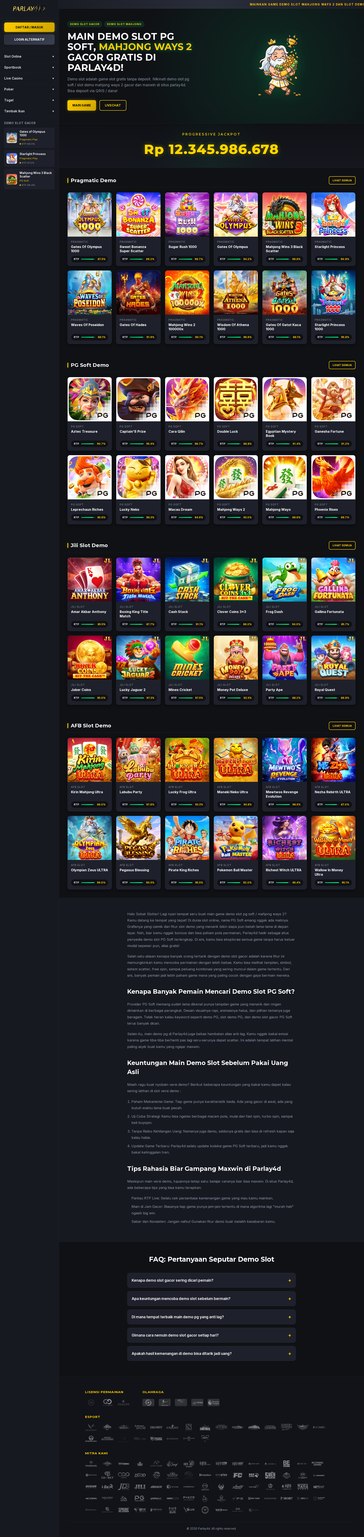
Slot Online (29, 56)
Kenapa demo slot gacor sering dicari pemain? (211, 1280)
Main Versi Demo (89, 214)
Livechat (113, 105)
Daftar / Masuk (29, 27)
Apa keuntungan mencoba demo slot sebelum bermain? (211, 1299)
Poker (29, 89)
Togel (29, 100)
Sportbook (29, 67)
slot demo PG (231, 1017)
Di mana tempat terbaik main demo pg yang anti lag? (211, 1317)
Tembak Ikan (29, 111)
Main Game (81, 105)
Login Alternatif (29, 39)
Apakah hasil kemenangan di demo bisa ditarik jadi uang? (211, 1353)
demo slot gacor (234, 956)
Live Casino (29, 78)
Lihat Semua (342, 180)
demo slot (234, 914)
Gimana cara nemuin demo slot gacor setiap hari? (211, 1335)
